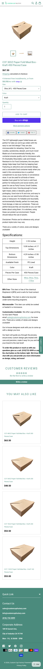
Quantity (5, 102)
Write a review (21, 382)
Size (4, 84)
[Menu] (3, 3)
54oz (31, 278)
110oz (31, 280)
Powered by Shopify (31, 662)
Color (4, 93)
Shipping (5, 74)
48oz (26, 278)
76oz (36, 278)
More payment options (21, 126)
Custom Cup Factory (17, 662)
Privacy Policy (21, 665)
